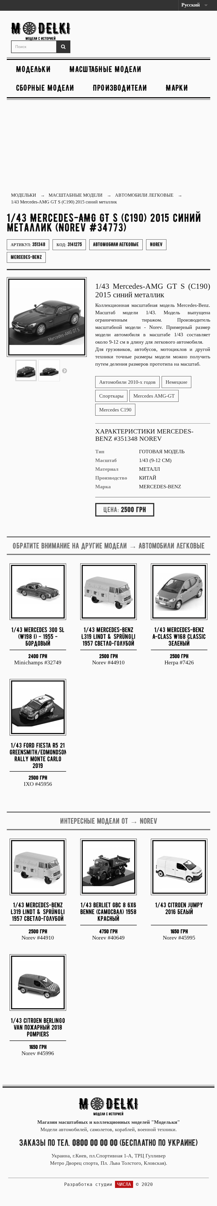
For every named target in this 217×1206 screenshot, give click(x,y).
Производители (120, 88)
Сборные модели (45, 88)
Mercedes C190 (115, 410)
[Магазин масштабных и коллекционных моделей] (108, 1106)
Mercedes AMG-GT (154, 396)
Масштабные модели (106, 69)
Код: (69, 244)
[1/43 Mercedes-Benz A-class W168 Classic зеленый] (179, 592)
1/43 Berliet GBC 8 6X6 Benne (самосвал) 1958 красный (108, 912)
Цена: (111, 509)
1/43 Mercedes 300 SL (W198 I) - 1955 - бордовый (37, 636)
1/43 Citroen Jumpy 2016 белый (179, 908)
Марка (103, 486)
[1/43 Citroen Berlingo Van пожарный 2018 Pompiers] (38, 982)
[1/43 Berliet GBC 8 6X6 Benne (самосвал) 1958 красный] (108, 867)
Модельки (33, 69)
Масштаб (106, 460)
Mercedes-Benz (26, 257)
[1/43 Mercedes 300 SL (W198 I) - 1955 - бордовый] (38, 592)
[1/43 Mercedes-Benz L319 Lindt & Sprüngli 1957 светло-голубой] (108, 592)
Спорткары (111, 396)
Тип (99, 451)
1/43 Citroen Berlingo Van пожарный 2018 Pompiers (38, 1027)
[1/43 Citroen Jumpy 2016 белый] (179, 867)
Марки (177, 88)
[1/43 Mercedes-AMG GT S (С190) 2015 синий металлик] (26, 370)
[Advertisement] (108, 146)
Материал (106, 469)
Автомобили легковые (116, 244)
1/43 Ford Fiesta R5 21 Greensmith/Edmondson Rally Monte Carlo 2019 (38, 755)
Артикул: (28, 244)
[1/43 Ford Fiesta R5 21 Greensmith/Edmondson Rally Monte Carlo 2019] (38, 707)
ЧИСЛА (124, 1184)
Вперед (64, 370)
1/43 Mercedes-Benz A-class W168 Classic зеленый (179, 636)
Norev (156, 244)
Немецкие (176, 382)
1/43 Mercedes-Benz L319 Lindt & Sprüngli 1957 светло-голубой (108, 636)
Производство (111, 478)
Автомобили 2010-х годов (127, 382)
